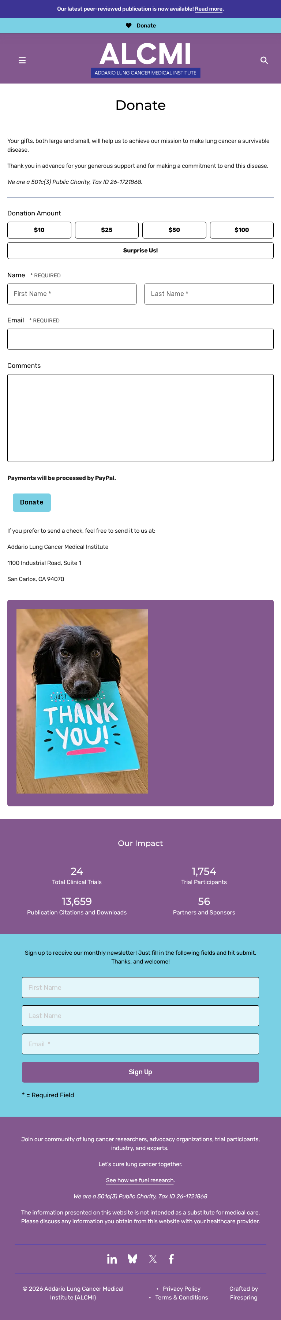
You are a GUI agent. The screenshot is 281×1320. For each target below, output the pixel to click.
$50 (174, 229)
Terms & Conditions (181, 1297)
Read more (208, 8)
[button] (22, 60)
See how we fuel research (140, 1180)
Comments (24, 366)
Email (16, 320)
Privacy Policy (182, 1288)
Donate (146, 25)
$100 (242, 229)
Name (17, 275)
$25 (106, 229)
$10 (39, 229)
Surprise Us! (140, 250)
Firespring (244, 1297)
